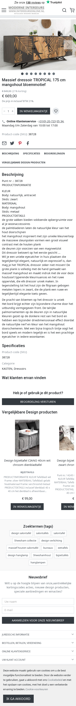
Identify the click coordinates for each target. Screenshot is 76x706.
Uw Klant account (14, 659)
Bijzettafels (27, 472)
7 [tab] (49, 73)
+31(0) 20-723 (47, 121)
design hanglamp (18, 555)
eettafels (63, 547)
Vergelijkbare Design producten (23, 162)
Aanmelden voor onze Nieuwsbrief (38, 620)
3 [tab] (31, 73)
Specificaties (31, 153)
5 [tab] (40, 73)
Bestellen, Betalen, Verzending (21, 643)
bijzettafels (62, 555)
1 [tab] (22, 73)
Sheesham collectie (25, 540)
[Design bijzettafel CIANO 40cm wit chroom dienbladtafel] (27, 438)
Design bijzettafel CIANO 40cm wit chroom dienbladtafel (27, 462)
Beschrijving (10, 153)
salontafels (42, 533)
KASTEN (7, 368)
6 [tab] (44, 73)
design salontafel (21, 533)
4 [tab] (35, 73)
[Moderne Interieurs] (26, 10)
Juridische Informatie (15, 634)
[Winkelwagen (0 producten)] (72, 10)
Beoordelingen (54, 153)
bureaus (48, 547)
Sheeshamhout (42, 555)
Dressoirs (20, 368)
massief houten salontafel (23, 547)
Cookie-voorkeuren (37, 689)
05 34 (60, 121)
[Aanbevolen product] (4, 143)
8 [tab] (53, 73)
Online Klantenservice (16, 651)
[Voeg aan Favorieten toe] (55, 111)
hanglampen (38, 562)
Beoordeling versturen (38, 402)
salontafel (59, 533)
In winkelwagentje (34, 111)
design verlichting (51, 540)
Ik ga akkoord (18, 699)
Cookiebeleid (55, 680)
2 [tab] (27, 73)
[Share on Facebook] (27, 143)
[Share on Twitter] (12, 143)
